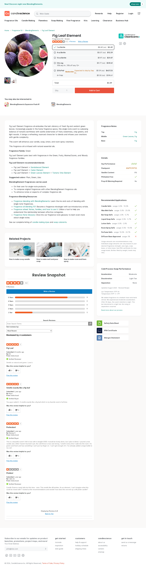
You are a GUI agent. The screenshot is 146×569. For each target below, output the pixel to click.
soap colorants (60, 222)
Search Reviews (49, 320)
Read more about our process (112, 310)
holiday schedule (81, 545)
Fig (136, 132)
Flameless (43, 20)
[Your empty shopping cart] (138, 13)
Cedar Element (37, 170)
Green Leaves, (129, 136)
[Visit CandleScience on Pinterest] (125, 43)
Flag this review (12, 375)
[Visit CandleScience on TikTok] (7, 555)
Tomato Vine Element (61, 173)
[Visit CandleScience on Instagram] (11, 555)
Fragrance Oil (17, 30)
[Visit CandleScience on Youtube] (15, 555)
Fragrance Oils (11, 20)
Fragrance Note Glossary (24, 215)
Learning (95, 20)
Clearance (107, 20)
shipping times (80, 549)
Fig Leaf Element (48, 30)
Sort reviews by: (12, 327)
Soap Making (57, 20)
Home (7, 30)
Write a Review (83, 41)
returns (124, 545)
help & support (81, 542)
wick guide (59, 549)
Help (109, 13)
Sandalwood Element (40, 167)
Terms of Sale (47, 563)
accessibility (103, 545)
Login (130, 13)
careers (101, 549)
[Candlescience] (18, 13)
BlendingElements (32, 30)
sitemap (101, 552)
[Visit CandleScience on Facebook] (120, 43)
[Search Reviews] (90, 324)
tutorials (58, 542)
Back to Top (49, 514)
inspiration (59, 545)
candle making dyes (40, 222)
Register (120, 13)
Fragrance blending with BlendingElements (32, 201)
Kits (85, 20)
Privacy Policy (59, 563)
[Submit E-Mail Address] (45, 549)
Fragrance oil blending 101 (25, 206)
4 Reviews (72, 41)
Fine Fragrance (73, 20)
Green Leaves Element (40, 173)
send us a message (128, 542)
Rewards (99, 13)
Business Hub (122, 20)
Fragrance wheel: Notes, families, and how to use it (36, 209)
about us (101, 542)
